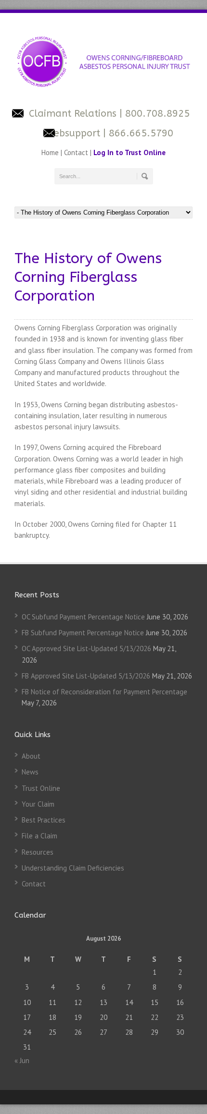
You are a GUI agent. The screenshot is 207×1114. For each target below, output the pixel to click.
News (30, 771)
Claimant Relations (74, 113)
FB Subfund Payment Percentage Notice (83, 632)
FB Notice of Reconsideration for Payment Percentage (104, 691)
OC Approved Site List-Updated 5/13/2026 (86, 648)
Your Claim (38, 804)
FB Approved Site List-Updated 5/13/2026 (86, 675)
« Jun (21, 1060)
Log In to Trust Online (129, 152)
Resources (37, 852)
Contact (76, 152)
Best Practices (43, 819)
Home (51, 152)
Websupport (72, 133)
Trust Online (41, 788)
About (31, 756)
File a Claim (39, 835)
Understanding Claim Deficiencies (73, 867)
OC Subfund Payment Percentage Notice (83, 616)
